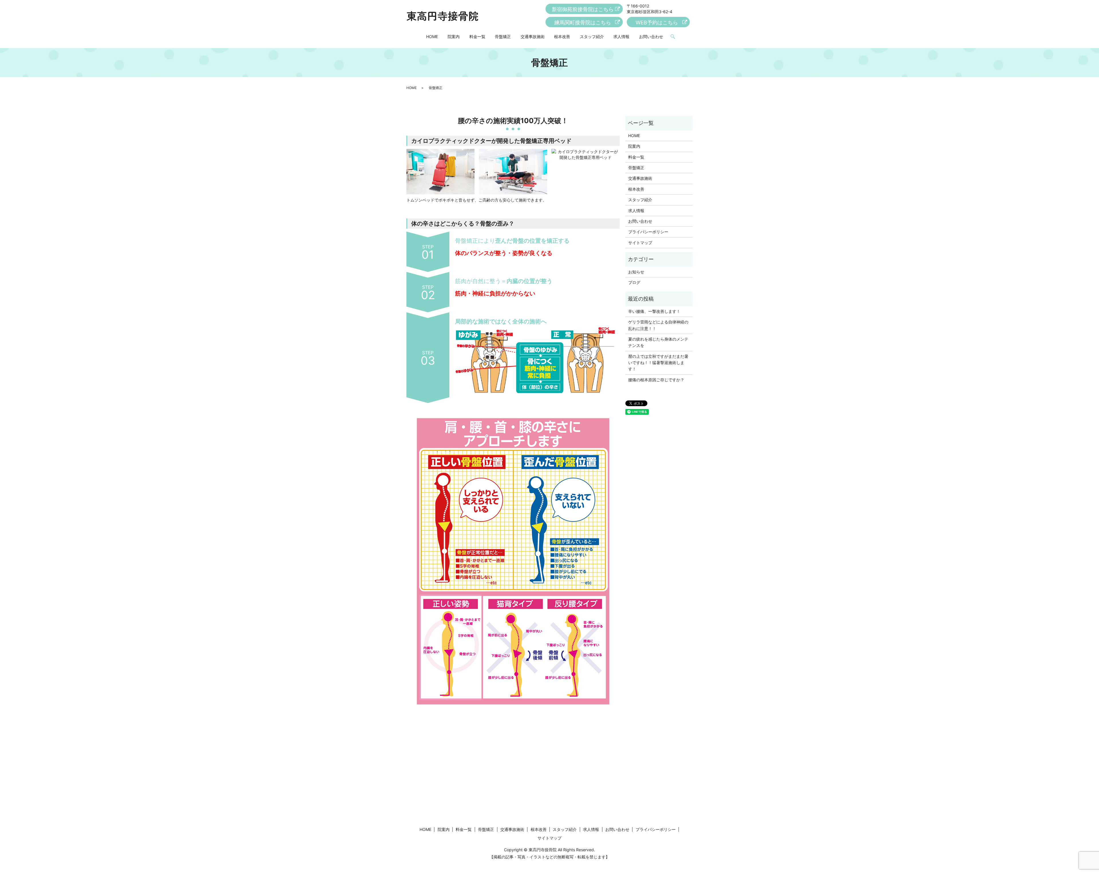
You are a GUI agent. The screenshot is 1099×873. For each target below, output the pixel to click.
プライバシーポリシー (648, 231)
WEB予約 (657, 22)
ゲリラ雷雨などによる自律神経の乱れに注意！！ (658, 325)
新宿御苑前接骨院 (583, 9)
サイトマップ (640, 242)
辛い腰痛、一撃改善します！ (654, 311)
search (673, 37)
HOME (432, 36)
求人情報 (621, 36)
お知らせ (636, 271)
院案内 (454, 36)
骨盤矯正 (503, 36)
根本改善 (562, 36)
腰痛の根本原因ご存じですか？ (656, 379)
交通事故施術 (533, 36)
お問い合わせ (651, 36)
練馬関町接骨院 (582, 22)
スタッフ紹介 (592, 36)
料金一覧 (477, 36)
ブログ (634, 282)
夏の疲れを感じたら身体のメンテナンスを (658, 342)
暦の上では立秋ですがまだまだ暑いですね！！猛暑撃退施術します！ (658, 363)
